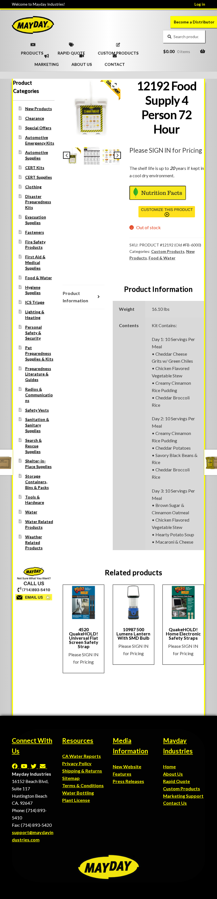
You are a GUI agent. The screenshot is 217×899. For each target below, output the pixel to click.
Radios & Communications (39, 395)
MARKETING (46, 62)
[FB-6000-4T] (111, 156)
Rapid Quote (176, 781)
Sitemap (71, 778)
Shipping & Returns (82, 770)
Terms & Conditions (83, 785)
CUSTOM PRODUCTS (118, 51)
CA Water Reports (81, 756)
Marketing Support (183, 796)
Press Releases (128, 781)
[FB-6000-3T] (92, 156)
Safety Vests (37, 410)
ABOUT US (81, 62)
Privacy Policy (77, 763)
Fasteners (34, 232)
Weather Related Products (34, 542)
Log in (199, 4)
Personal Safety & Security (33, 333)
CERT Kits (34, 167)
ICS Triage (34, 302)
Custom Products (168, 251)
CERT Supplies (38, 177)
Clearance (34, 118)
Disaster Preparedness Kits (38, 202)
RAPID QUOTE (71, 51)
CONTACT (115, 62)
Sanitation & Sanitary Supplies (37, 425)
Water (31, 511)
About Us (173, 773)
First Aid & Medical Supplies (35, 262)
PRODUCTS (32, 51)
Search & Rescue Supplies (33, 446)
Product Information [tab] (75, 296)
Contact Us (175, 803)
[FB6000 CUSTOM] (72, 156)
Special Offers (38, 127)
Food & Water (162, 257)
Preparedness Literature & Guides (38, 374)
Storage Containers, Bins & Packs (37, 482)
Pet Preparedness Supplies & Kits (39, 353)
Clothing (33, 186)
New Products (38, 108)
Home (169, 766)
